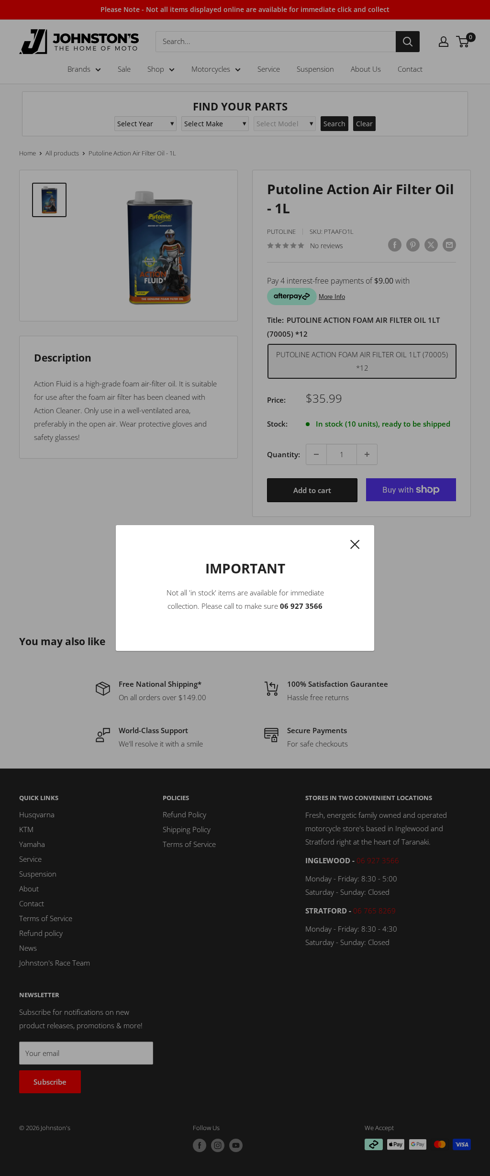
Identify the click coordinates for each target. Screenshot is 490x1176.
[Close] (355, 543)
